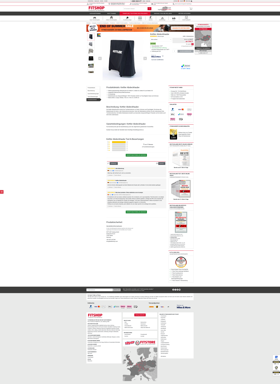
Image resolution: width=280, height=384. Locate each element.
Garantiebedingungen (93, 93)
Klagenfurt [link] (97, 321)
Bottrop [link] (112, 325)
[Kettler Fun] (99, 35)
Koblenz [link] (89, 330)
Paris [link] (91, 353)
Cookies (126, 324)
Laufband (163, 319)
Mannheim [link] (104, 330)
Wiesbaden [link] (115, 331)
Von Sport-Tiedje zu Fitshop (94, 295)
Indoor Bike (163, 330)
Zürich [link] (99, 346)
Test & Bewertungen (93, 96)
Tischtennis (112, 23)
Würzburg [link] (90, 333)
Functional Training (165, 344)
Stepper (162, 341)
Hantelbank (163, 328)
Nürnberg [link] (118, 330)
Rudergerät (163, 321)
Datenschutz (143, 322)
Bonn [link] (109, 325)
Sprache (182, 1)
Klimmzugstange (164, 349)
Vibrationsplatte (164, 353)
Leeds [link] (93, 337)
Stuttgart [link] (111, 331)
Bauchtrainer (164, 346)
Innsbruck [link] (92, 321)
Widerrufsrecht (144, 325)
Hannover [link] (103, 328)
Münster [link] (113, 330)
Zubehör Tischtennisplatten (122, 23)
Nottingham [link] (96, 338)
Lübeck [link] (99, 330)
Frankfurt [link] (90, 328)
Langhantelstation (165, 342)
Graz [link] (89, 321)
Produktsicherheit (92, 99)
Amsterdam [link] (90, 342)
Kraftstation (163, 323)
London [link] (118, 337)
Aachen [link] (89, 325)
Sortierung (113, 163)
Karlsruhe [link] (113, 328)
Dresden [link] (105, 327)
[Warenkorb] (191, 9)
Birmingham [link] (98, 337)
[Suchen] (149, 8)
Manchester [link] (90, 338)
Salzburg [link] (105, 321)
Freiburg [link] (94, 328)
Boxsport (163, 333)
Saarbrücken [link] (100, 331)
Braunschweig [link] (91, 327)
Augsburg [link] (93, 325)
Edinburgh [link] (109, 337)
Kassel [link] (117, 328)
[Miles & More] (183, 306)
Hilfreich (111, 175)
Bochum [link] (105, 325)
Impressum (96, 1)
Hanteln (162, 332)
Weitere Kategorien (184, 13)
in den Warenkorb (185, 51)
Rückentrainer (164, 348)
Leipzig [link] (95, 330)
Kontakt (105, 1)
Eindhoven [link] (106, 342)
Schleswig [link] (106, 331)
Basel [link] (89, 346)
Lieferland (175, 1)
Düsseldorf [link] (110, 327)
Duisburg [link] (115, 327)
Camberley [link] (103, 337)
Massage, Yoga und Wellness (163, 13)
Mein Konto (188, 1)
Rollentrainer (163, 339)
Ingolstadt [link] (108, 328)
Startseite (88, 23)
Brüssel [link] (94, 349)
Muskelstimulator (165, 351)
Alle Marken (163, 356)
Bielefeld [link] (101, 325)
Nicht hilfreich (118, 175)
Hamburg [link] (99, 328)
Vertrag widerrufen (140, 315)
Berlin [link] (97, 325)
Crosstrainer (163, 316)
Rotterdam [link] (117, 342)
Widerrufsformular (128, 327)
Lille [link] (88, 353)
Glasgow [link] (114, 337)
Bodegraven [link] (96, 342)
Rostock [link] (95, 331)
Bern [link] (91, 346)
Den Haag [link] (101, 342)
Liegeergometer (164, 335)
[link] (173, 109)
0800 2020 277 (204, 53)
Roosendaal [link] (112, 342)
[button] (91, 36)
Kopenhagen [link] (90, 357)
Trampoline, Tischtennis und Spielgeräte (135, 13)
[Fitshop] (96, 8)
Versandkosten (127, 325)
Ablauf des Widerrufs (145, 327)
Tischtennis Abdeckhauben (134, 23)
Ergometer (163, 317)
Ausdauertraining (95, 13)
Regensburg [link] (90, 331)
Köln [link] (93, 330)
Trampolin (163, 324)
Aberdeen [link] (90, 337)
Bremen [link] (96, 327)
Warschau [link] (90, 361)
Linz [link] (101, 321)
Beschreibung (91, 90)
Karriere (101, 1)
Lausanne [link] (95, 346)
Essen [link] (118, 327)
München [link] (109, 330)
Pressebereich (144, 334)
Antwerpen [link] (90, 349)
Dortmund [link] (100, 327)
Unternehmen (90, 1)
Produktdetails (91, 87)
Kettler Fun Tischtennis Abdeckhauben (150, 23)
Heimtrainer (163, 337)
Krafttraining (111, 13)
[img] (162, 56)
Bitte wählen (154, 39)
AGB (125, 322)
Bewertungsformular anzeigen (136, 155)
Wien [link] (108, 321)
